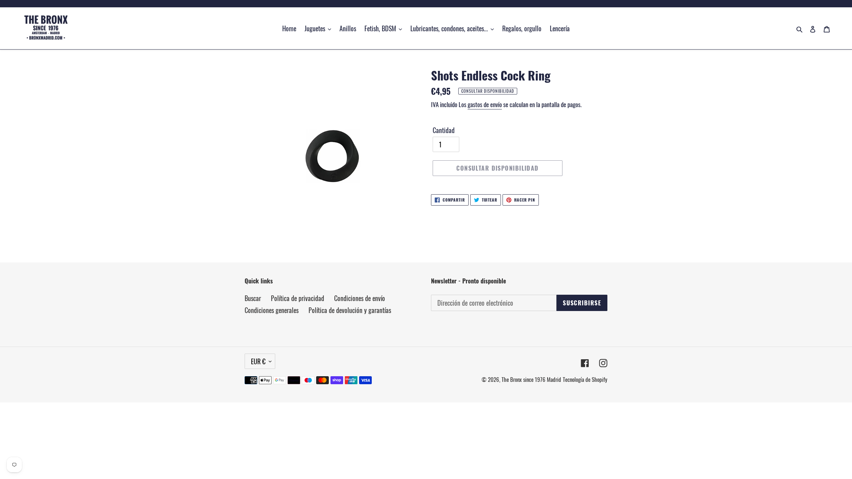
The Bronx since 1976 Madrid (531, 379)
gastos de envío (485, 104)
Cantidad (444, 130)
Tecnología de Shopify (585, 379)
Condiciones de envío (359, 298)
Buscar (253, 298)
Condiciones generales (272, 310)
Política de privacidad (297, 298)
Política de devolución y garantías (350, 310)
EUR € (258, 361)
